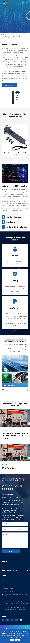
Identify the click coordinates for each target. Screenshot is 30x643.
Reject (11, 640)
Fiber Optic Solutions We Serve (15, 341)
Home (4, 34)
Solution (4, 575)
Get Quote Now (9, 85)
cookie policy (12, 637)
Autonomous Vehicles (9, 385)
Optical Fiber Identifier (10, 37)
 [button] (25, 391)
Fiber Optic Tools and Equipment (12, 36)
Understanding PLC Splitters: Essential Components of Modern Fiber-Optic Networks (15, 435)
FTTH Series (4, 561)
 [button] (27, 391)
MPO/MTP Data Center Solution (9, 570)
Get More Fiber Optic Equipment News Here (15, 404)
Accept (18, 640)
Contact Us (4, 584)
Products (10, 34)
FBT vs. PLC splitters (9, 468)
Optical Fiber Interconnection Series (11, 566)
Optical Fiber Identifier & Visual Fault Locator (15, 154)
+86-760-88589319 (9, 494)
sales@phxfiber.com (12, 497)
